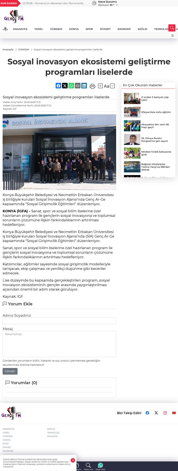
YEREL (38, 29)
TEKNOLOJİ (161, 29)
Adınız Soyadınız (17, 315)
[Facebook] (147, 413)
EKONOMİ (124, 29)
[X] (156, 413)
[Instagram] (165, 413)
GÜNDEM (56, 29)
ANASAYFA (20, 29)
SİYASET (105, 29)
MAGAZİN (52, 436)
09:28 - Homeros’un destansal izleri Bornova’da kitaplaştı (53, 3)
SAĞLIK (142, 29)
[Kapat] (73, 460)
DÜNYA (74, 29)
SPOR (89, 29)
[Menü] (172, 35)
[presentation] (84, 3)
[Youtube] (174, 413)
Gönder (10, 371)
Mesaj (8, 329)
